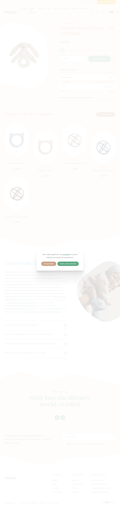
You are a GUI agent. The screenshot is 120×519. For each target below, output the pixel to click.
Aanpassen (49, 264)
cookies (66, 254)
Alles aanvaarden (68, 264)
